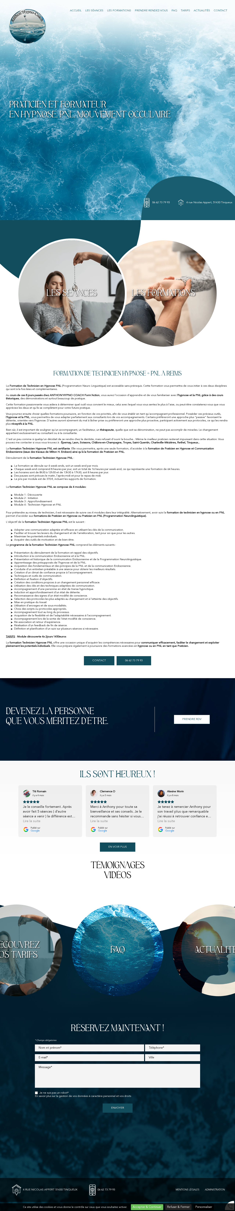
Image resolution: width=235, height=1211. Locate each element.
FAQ (174, 10)
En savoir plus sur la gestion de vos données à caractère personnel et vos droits (83, 1096)
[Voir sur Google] (26, 793)
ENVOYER (117, 1108)
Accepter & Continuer (147, 1207)
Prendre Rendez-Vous (151, 10)
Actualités (202, 10)
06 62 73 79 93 (161, 202)
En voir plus (117, 847)
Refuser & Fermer (178, 1207)
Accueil (76, 10)
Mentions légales (187, 1190)
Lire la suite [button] (31, 821)
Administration (215, 1190)
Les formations (119, 10)
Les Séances (94, 10)
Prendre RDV (191, 719)
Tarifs (185, 10)
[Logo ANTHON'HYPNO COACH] (27, 27)
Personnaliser (203, 1207)
